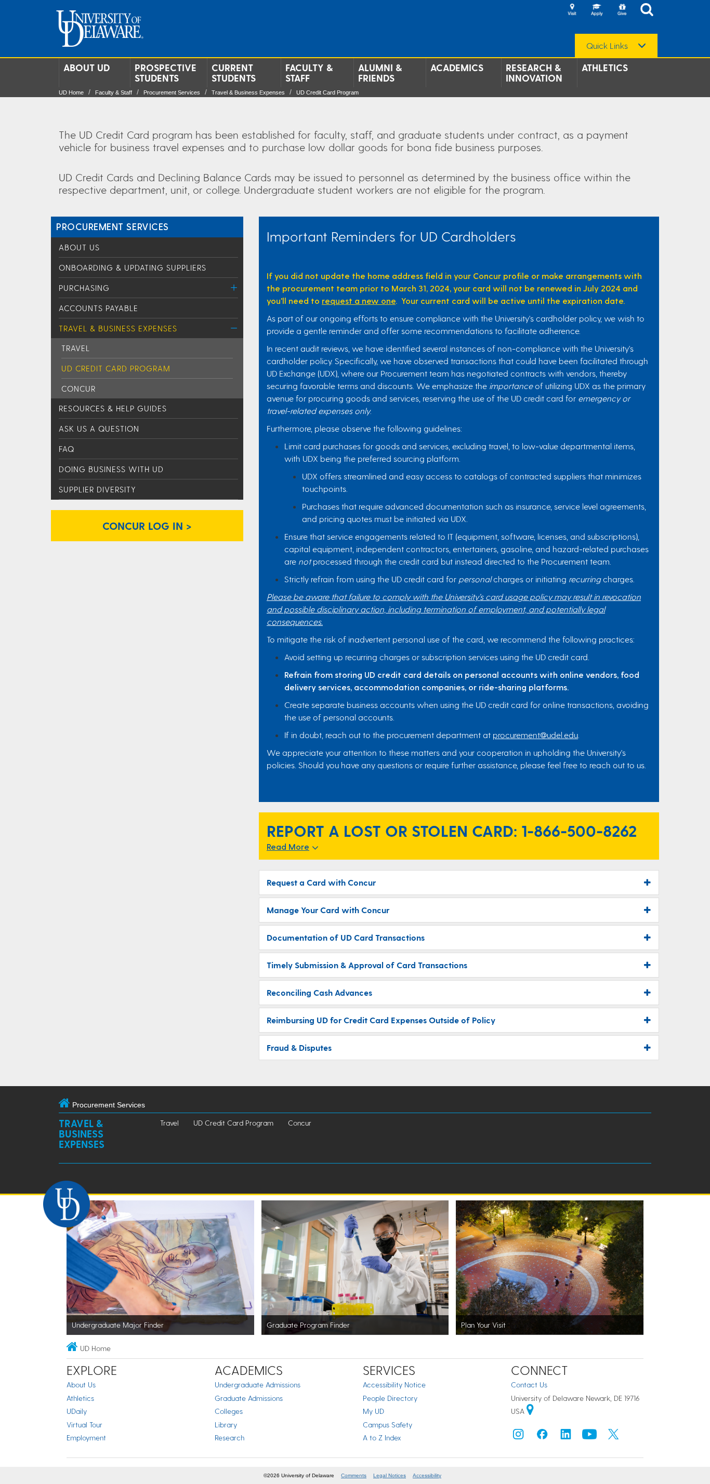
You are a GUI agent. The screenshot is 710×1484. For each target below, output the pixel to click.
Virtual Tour (84, 1424)
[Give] (621, 10)
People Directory (390, 1398)
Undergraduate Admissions (257, 1384)
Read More (288, 846)
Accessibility (427, 1475)
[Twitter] (613, 1436)
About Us (79, 247)
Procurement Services (171, 92)
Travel (75, 348)
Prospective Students (165, 72)
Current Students (234, 72)
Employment (86, 1437)
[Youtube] (589, 1436)
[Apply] (596, 10)
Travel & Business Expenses (248, 92)
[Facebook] (542, 1436)
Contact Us (529, 1384)
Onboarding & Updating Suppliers (132, 267)
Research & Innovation (534, 72)
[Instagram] (518, 1436)
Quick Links (607, 45)
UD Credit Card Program (327, 92)
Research (229, 1437)
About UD (86, 67)
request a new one (359, 300)
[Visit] (572, 10)
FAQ (66, 448)
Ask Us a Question (99, 428)
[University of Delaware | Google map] (530, 1411)
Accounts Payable (98, 308)
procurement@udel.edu (535, 735)
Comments (353, 1475)
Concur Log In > (147, 525)
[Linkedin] (566, 1436)
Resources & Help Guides (113, 408)
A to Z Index (382, 1437)
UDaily (77, 1411)
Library (226, 1424)
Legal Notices (389, 1475)
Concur (78, 388)
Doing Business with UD (111, 469)
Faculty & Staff (309, 72)
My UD (373, 1411)
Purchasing (84, 287)
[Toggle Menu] (234, 287)
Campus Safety (387, 1424)
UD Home (71, 92)
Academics (456, 67)
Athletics (605, 67)
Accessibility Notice (394, 1384)
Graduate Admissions (249, 1398)
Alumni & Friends (380, 72)
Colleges (229, 1411)
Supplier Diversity (97, 489)
